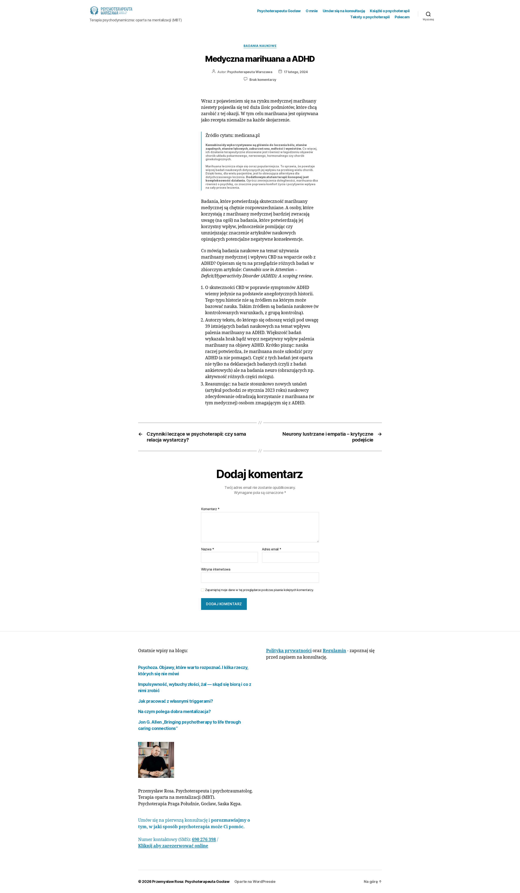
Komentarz (210, 509)
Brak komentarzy (262, 80)
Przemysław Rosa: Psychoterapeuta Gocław (190, 881)
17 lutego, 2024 (296, 72)
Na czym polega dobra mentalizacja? (174, 711)
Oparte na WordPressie (254, 881)
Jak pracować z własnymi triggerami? (175, 701)
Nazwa (207, 549)
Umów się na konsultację (344, 11)
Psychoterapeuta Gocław (279, 11)
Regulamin (334, 651)
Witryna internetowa (215, 569)
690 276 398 (204, 839)
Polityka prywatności (289, 651)
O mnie (312, 11)
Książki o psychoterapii (390, 11)
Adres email (271, 549)
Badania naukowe (260, 46)
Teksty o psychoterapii (370, 17)
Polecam (402, 17)
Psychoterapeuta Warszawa (249, 72)
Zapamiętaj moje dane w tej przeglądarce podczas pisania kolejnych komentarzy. (259, 590)
